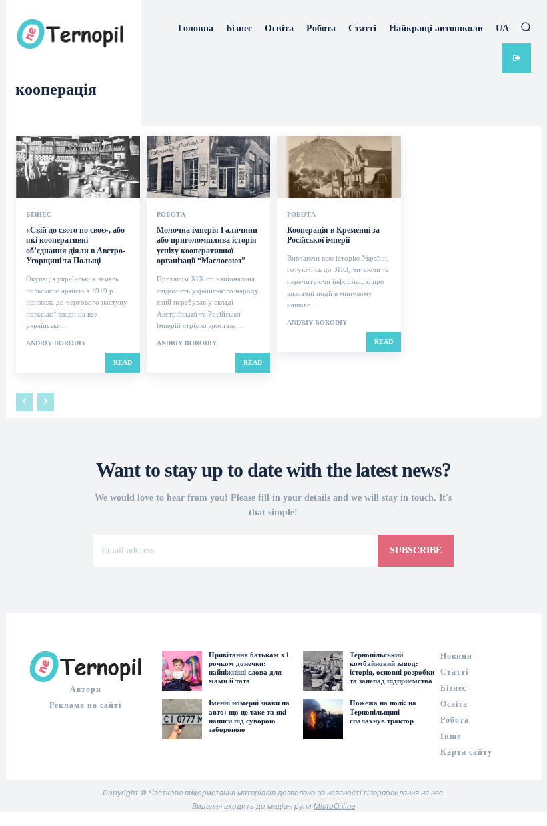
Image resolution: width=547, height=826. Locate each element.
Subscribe (416, 550)
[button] (525, 26)
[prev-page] (24, 402)
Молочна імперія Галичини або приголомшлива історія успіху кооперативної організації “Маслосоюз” (207, 245)
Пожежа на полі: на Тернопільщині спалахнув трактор (383, 711)
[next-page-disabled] (45, 402)
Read (122, 362)
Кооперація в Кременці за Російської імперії (333, 235)
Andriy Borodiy (56, 343)
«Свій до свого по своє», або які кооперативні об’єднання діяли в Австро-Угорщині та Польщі (75, 245)
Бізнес (38, 214)
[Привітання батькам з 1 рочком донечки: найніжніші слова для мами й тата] (182, 671)
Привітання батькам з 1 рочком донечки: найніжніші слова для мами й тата (249, 668)
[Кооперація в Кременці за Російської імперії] (339, 167)
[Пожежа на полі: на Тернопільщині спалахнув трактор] (323, 719)
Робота (171, 214)
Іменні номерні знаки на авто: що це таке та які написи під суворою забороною (249, 716)
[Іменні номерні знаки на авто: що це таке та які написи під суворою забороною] (182, 719)
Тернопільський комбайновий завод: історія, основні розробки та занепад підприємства (392, 668)
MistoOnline (334, 806)
